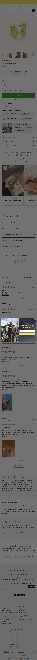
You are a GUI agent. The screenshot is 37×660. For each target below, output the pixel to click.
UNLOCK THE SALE (27, 334)
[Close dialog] (35, 319)
